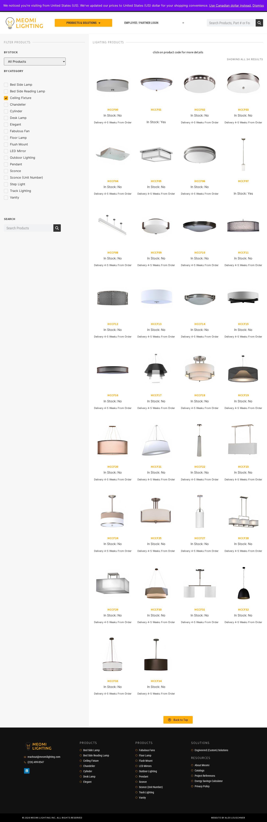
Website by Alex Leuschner (228, 817)
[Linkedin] (27, 771)
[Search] (259, 23)
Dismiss (258, 5)
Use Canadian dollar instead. (230, 5)
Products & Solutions (81, 23)
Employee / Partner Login (141, 23)
